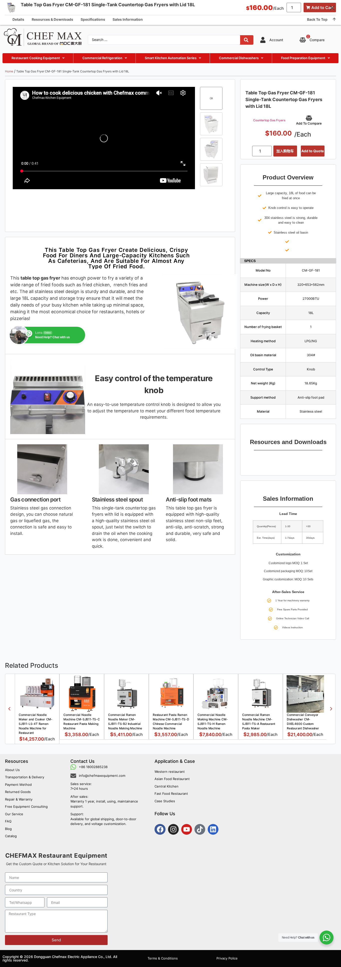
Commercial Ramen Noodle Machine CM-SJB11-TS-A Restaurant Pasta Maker (258, 721)
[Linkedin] (213, 829)
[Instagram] (173, 829)
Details (18, 19)
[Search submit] (246, 40)
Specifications (93, 19)
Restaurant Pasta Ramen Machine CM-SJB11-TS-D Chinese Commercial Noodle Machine (171, 721)
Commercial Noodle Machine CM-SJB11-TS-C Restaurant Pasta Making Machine (81, 721)
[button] (9, 709)
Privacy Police (227, 958)
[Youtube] (186, 829)
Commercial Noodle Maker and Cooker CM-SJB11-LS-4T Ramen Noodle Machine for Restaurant (35, 724)
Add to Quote (312, 151)
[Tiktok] (199, 829)
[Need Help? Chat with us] (327, 938)
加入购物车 (285, 151)
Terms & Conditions (163, 958)
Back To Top (317, 19)
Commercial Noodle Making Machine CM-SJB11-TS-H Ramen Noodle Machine (212, 721)
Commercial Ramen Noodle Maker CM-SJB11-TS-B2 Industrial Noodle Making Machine (125, 721)
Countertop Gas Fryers (269, 120)
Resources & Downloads (52, 19)
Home (9, 71)
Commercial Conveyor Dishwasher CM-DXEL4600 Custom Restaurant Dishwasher (303, 721)
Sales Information (128, 19)
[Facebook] (160, 829)
